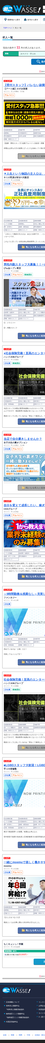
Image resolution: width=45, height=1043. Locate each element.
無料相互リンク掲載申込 (15, 1014)
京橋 (17, 869)
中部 (28, 1035)
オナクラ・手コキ (9, 91)
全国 (4, 1035)
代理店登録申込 (12, 1022)
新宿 (17, 359)
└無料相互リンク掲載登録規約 (17, 1017)
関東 (12, 1035)
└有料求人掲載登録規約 (15, 1009)
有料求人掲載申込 (12, 1006)
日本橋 (18, 180)
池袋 (17, 271)
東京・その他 (20, 445)
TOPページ (7, 28)
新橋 (17, 686)
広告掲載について (12, 1002)
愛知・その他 (20, 91)
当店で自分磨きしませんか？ (23, 438)
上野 (17, 600)
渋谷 (17, 512)
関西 (20, 1035)
